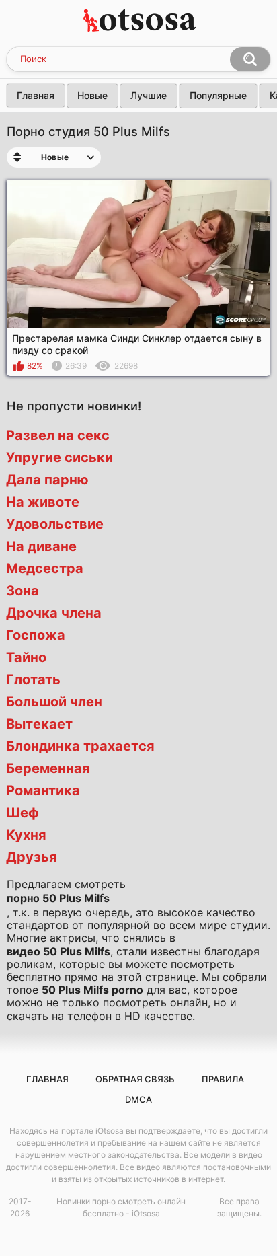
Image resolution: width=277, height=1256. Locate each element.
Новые (92, 95)
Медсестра (44, 568)
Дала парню (47, 480)
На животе (42, 502)
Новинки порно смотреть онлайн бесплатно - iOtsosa (121, 1207)
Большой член (54, 702)
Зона (22, 591)
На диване (41, 546)
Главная (35, 95)
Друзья (31, 857)
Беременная (48, 768)
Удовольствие (55, 524)
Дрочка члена (54, 613)
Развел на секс (58, 435)
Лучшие (148, 95)
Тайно (26, 657)
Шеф (22, 813)
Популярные (218, 95)
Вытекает (39, 724)
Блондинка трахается (80, 746)
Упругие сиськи (59, 457)
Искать (250, 59)
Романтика (43, 790)
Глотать (33, 679)
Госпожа (35, 635)
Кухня (26, 835)
